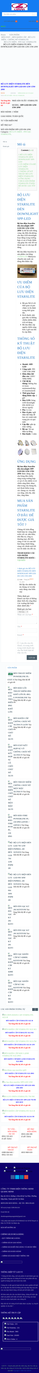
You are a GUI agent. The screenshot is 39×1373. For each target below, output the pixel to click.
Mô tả (5, 142)
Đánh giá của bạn (24, 609)
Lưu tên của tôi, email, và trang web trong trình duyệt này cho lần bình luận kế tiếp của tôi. (25, 648)
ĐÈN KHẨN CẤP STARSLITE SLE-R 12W (19, 1044)
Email (20, 635)
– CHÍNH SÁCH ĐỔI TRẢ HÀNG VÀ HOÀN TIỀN (18, 1247)
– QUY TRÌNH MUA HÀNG (10, 1238)
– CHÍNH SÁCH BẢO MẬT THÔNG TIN (15, 1256)
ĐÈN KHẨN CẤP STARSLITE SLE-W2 (19, 1032)
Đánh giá (6, 146)
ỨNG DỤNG (24, 179)
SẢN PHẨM (14, 35)
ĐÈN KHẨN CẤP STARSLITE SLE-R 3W (19, 1116)
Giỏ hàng (32, 21)
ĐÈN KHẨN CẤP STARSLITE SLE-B (19, 1020)
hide (31, 150)
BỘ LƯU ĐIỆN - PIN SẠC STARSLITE (20, 42)
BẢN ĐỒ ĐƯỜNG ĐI (8, 1227)
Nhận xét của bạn (25, 614)
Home (3, 35)
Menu (3, 26)
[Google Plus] (26, 1177)
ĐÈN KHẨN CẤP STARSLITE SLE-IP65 (19, 1073)
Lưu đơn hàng (9, 21)
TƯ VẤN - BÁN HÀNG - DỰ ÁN (12, 1131)
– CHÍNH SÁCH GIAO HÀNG (11, 1242)
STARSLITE (22, 256)
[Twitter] (17, 1177)
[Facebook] (13, 1177)
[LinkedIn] (22, 1177)
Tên (19, 626)
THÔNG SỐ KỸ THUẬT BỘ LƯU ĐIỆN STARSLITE (26, 173)
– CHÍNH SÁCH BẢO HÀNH (11, 1251)
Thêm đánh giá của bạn (25, 93)
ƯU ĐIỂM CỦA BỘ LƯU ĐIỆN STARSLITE (27, 166)
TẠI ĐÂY (21, 560)
